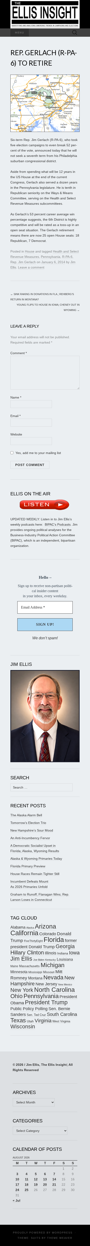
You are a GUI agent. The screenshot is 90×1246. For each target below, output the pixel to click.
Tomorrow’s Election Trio (28, 823)
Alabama (17, 927)
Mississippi (35, 972)
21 (54, 1184)
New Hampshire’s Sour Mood (31, 830)
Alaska (30, 927)
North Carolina (54, 989)
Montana (35, 978)
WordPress (62, 1232)
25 (26, 1190)
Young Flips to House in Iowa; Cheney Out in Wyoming (48, 307)
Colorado (47, 934)
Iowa (74, 953)
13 (45, 1179)
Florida (54, 939)
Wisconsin (22, 1027)
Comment (18, 353)
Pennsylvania (50, 257)
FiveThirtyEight (33, 941)
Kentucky (50, 959)
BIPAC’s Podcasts (58, 524)
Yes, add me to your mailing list (38, 453)
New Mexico (65, 984)
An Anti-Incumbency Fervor (30, 838)
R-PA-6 (67, 257)
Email (15, 416)
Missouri (48, 972)
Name (15, 397)
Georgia (65, 946)
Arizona (45, 926)
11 (26, 1179)
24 (17, 1190)
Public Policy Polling (29, 1008)
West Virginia (61, 1021)
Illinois (50, 952)
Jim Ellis (21, 959)
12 (36, 1179)
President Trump (46, 1002)
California (24, 933)
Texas (18, 1020)
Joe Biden (38, 959)
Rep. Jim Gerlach (23, 262)
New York (21, 990)
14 (54, 1179)
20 (45, 1184)
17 (17, 1184)
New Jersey (46, 984)
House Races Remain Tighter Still (34, 874)
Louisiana (65, 959)
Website (16, 434)
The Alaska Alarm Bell (26, 815)
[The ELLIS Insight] (45, 14)
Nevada (53, 977)
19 (36, 1184)
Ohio (16, 996)
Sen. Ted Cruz (36, 1015)
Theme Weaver (59, 1238)
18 (26, 1184)
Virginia (43, 1021)
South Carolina (62, 1014)
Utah (30, 1021)
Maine (14, 966)
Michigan (52, 965)
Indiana (62, 953)
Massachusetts (29, 966)
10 (17, 1179)
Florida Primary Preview (27, 866)
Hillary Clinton (27, 952)
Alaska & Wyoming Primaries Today (36, 858)
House (29, 251)
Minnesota (18, 972)
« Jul (16, 1200)
